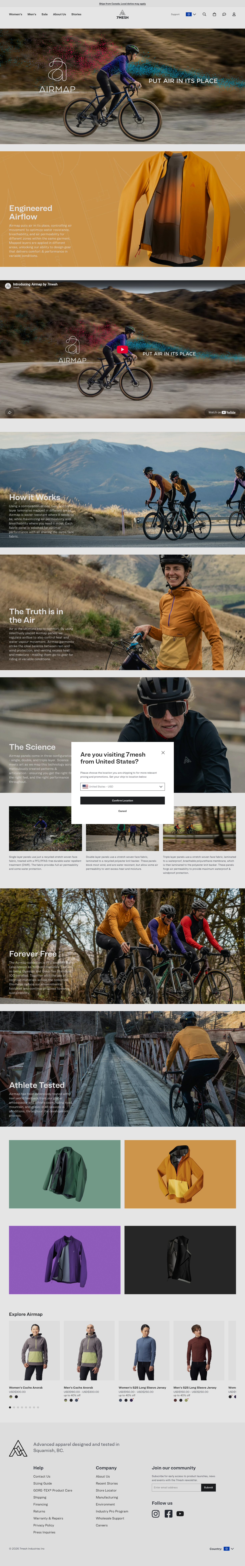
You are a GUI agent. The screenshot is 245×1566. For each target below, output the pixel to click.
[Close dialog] (163, 752)
